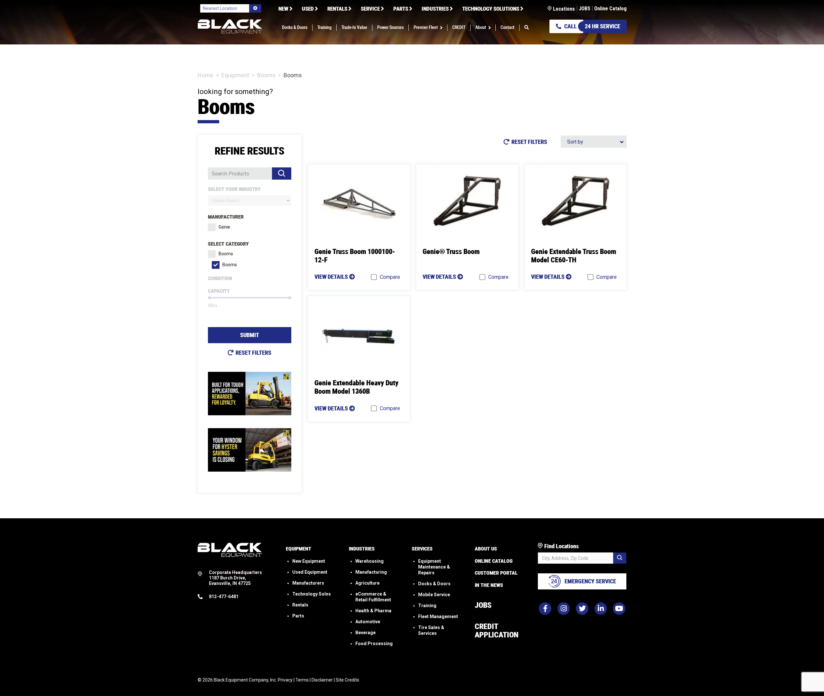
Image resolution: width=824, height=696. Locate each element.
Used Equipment (309, 572)
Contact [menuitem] (507, 27)
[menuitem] (527, 27)
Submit (249, 335)
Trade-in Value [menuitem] (354, 27)
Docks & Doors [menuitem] (294, 27)
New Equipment (308, 561)
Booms (266, 75)
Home (205, 75)
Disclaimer (322, 679)
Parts (298, 615)
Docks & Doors (434, 583)
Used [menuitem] (308, 8)
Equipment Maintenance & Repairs (434, 567)
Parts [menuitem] (400, 8)
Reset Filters (253, 352)
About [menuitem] (480, 27)
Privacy (285, 679)
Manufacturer (226, 217)
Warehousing (369, 561)
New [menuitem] (283, 8)
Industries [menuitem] (435, 8)
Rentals (300, 604)
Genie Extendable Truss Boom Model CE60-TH (573, 256)
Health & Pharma (373, 610)
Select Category (228, 244)
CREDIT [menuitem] (458, 27)
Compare (390, 277)
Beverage (365, 632)
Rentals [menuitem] (337, 8)
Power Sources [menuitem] (390, 27)
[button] (442, 27)
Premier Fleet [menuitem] (426, 27)
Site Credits (347, 679)
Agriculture (367, 583)
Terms (302, 679)
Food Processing (374, 643)
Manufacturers (308, 583)
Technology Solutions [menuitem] (490, 8)
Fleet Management (438, 616)
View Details (331, 276)
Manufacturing (371, 572)
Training (427, 605)
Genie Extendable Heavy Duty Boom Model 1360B (356, 387)
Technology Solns (311, 594)
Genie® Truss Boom (451, 252)
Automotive (367, 621)
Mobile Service (434, 594)
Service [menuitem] (370, 8)
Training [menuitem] (324, 27)
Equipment (235, 75)
